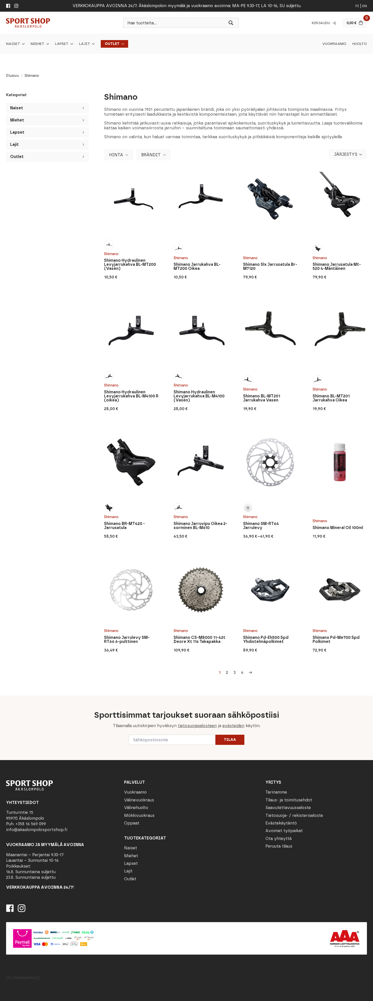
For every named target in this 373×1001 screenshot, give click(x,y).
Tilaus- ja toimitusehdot (288, 800)
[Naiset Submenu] (22, 44)
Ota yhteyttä (278, 838)
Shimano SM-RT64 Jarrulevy (261, 526)
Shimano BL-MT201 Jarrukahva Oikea (331, 398)
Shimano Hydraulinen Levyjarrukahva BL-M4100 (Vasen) (199, 396)
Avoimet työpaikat (284, 830)
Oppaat (131, 823)
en (364, 6)
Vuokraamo (334, 44)
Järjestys (345, 154)
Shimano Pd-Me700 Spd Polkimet (336, 640)
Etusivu (12, 76)
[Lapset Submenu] (71, 44)
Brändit (151, 154)
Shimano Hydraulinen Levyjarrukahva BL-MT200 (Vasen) (130, 264)
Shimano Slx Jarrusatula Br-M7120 (270, 266)
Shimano (111, 254)
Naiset (13, 44)
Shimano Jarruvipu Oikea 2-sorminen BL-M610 (200, 526)
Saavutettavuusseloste (288, 807)
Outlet (112, 44)
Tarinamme (276, 792)
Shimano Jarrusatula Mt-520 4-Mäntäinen (337, 266)
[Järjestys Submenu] (362, 154)
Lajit (84, 44)
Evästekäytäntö (281, 823)
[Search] (231, 23)
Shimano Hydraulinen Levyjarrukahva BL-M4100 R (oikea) (131, 396)
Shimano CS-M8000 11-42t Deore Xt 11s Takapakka (199, 640)
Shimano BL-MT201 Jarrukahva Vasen (261, 398)
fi (357, 6)
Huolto (359, 44)
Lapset (62, 44)
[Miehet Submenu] (46, 44)
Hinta (116, 154)
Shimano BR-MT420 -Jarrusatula (124, 526)
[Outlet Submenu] (122, 44)
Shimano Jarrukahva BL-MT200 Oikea (197, 266)
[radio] (109, 244)
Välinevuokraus (139, 800)
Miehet (37, 44)
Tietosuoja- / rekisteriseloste (294, 815)
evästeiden (233, 725)
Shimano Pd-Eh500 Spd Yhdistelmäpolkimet (266, 640)
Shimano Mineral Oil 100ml (338, 528)
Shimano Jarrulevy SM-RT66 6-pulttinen (126, 640)
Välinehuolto (136, 807)
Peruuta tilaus (278, 846)
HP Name (5, 700)
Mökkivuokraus (139, 815)
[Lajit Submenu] (92, 44)
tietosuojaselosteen (197, 725)
